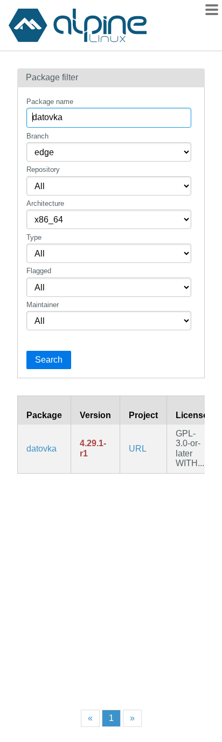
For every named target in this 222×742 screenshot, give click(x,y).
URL (138, 448)
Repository (43, 169)
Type (33, 237)
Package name (49, 102)
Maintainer (42, 305)
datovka (41, 448)
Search (49, 359)
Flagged (38, 271)
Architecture (45, 203)
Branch (37, 136)
